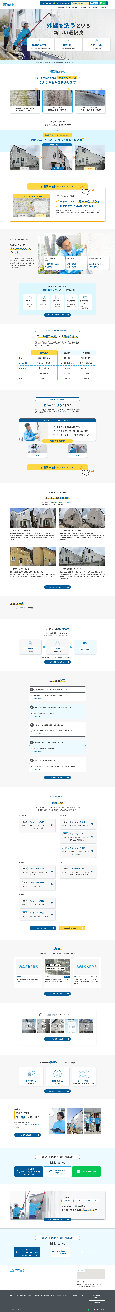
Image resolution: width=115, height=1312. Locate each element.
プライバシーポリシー (99, 1310)
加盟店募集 (97, 1302)
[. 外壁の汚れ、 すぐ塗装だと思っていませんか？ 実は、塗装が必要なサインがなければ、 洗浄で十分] (43, 1026)
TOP (11, 1295)
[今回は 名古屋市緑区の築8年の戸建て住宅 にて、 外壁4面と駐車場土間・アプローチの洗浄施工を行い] (57, 1026)
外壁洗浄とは (75, 7)
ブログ (81, 1295)
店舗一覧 (94, 7)
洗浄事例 (83, 7)
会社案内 (65, 1295)
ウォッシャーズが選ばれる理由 (62, 7)
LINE (103, 3)
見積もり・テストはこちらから (55, 3)
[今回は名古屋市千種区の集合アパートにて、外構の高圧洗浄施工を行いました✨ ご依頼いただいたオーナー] (86, 1026)
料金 (89, 7)
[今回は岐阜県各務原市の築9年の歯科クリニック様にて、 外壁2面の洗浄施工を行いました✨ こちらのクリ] (29, 1026)
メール (94, 3)
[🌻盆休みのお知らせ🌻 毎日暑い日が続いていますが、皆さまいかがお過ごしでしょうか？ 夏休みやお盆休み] (72, 1026)
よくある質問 (102, 7)
